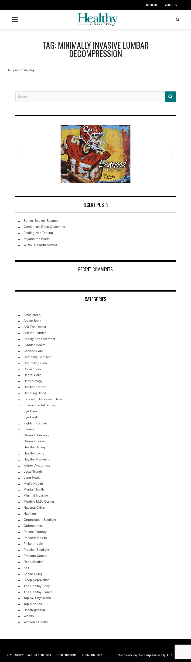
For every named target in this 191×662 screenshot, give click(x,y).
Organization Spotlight (40, 519)
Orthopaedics (33, 526)
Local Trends (33, 471)
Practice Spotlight (36, 549)
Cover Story (32, 369)
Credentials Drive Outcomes (44, 227)
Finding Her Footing (38, 233)
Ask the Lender (35, 333)
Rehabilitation (34, 562)
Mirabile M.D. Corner (39, 501)
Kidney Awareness (37, 465)
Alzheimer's (32, 315)
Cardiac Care (33, 351)
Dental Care (32, 375)
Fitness (29, 429)
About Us (171, 5)
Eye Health (32, 417)
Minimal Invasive (36, 495)
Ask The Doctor (35, 327)
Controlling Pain (35, 363)
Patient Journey (35, 532)
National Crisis (34, 507)
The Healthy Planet (38, 592)
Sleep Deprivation (37, 580)
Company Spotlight (37, 357)
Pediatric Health (35, 538)
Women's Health (36, 622)
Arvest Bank (32, 321)
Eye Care (30, 411)
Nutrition (30, 513)
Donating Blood (35, 393)
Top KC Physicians (37, 598)
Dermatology (33, 381)
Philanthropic (33, 543)
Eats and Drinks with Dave (43, 399)
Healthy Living (34, 453)
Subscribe (151, 5)
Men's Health (33, 483)
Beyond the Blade (37, 239)
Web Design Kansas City (151, 655)
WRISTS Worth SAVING (41, 245)
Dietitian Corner (35, 387)
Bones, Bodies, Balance (41, 220)
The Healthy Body (37, 586)
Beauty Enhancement (39, 339)
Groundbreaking (36, 441)
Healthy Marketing (37, 459)
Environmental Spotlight (41, 405)
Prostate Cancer (36, 556)
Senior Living (33, 574)
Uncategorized (34, 610)
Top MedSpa (33, 604)
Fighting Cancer (35, 423)
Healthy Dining (34, 447)
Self (26, 568)
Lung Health (32, 477)
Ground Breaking (36, 435)
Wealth (29, 616)
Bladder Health (34, 345)
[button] (19, 153)
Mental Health (34, 489)
